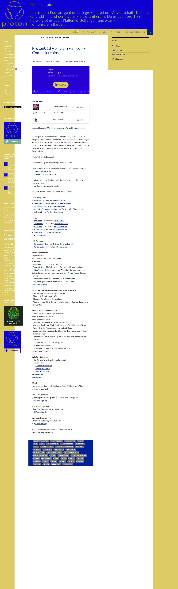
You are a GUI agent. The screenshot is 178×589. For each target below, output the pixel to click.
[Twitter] (80, 107)
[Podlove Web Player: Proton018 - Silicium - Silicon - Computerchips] (60, 81)
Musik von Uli (9, 72)
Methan (6, 263)
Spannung (7, 285)
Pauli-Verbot (16, 265)
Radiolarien (46, 458)
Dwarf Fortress (47, 447)
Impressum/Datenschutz (134, 32)
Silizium (80, 461)
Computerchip (53, 444)
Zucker (6, 292)
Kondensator (39, 247)
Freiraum (60, 128)
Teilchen (14, 288)
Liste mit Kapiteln (10, 55)
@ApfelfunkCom (60, 226)
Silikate (62, 461)
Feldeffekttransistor (43, 365)
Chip (35, 444)
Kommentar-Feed (118, 55)
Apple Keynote (40, 235)
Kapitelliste (8, 52)
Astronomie (9, 235)
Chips (42, 444)
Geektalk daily (39, 203)
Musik (82, 128)
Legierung (7, 261)
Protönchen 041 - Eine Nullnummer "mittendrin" (15, 189)
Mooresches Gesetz (55, 452)
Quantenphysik (14, 276)
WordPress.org (117, 59)
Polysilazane (63, 455)
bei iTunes (36, 432)
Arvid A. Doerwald (10, 75)
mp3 (5, 90)
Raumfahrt (7, 280)
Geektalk (37, 200)
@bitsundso (59, 220)
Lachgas (16, 258)
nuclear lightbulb (72, 452)
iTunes (38, 400)
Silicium (37, 461)
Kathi (6, 78)
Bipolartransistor (42, 368)
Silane (64, 458)
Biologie (8, 238)
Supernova (8, 288)
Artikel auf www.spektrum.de (46, 186)
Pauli (16, 263)
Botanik (16, 239)
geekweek (38, 206)
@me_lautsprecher (67, 244)
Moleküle (51, 128)
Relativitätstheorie (10, 283)
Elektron (13, 247)
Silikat (54, 461)
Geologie (79, 447)
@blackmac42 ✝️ (11, 69)
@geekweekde (59, 206)
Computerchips (67, 444)
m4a (5, 92)
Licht (12, 261)
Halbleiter (48, 449)
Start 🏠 (75, 32)
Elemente (42, 128)
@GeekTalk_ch (59, 200)
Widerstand (38, 377)
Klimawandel (9, 258)
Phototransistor (42, 371)
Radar (11, 278)
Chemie (80, 441)
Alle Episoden (105, 32)
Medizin (17, 260)
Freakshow (38, 223)
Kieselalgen (59, 449)
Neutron (11, 263)
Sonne (18, 283)
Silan (56, 458)
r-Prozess (6, 278)
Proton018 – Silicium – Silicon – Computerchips (58, 50)
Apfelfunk (38, 226)
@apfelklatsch (61, 229)
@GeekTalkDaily (64, 203)
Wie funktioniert (72, 128)
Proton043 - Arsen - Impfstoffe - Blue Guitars (15, 165)
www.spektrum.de (39, 284)
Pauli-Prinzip (7, 265)
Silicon (45, 461)
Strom (46, 464)
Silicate (80, 458)
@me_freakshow (61, 223)
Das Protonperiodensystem (13, 49)
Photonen (6, 270)
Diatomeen (80, 444)
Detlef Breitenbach (11, 66)
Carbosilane (70, 441)
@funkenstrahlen (63, 247)
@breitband (58, 212)
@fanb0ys (56, 232)
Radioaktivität (17, 278)
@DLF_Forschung (76, 209)
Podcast (6, 273)
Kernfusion (15, 255)
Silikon (71, 461)
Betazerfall (17, 235)
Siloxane (37, 464)
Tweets (118, 32)
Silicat (72, 458)
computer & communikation (45, 209)
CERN (5, 244)
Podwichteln (13, 273)
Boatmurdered (56, 441)
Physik (53, 455)
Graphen (37, 449)
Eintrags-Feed (117, 50)
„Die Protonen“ (88, 32)
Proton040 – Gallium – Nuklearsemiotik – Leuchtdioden (13, 215)
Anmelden (116, 46)
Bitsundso (38, 220)
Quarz (36, 458)
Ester (10, 250)
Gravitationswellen (14, 252)
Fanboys (37, 232)
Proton (6, 276)
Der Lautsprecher (41, 244)
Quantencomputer (79, 455)
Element (20, 247)
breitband (38, 212)
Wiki (62, 270)
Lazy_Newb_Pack (71, 273)
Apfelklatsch (39, 229)
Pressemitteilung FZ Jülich (45, 174)
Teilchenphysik (9, 290)
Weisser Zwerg (18, 290)
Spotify (44, 400)
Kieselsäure (71, 449)
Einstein (7, 247)
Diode (36, 447)
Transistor (56, 464)
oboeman (7, 208)
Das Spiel (38, 270)
